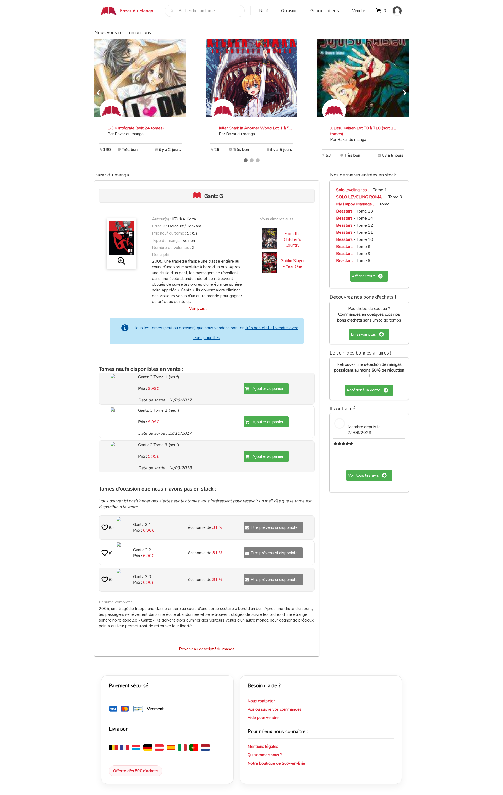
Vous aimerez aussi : (278, 219)
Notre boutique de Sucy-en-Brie (276, 763)
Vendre (358, 11)
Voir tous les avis (363, 475)
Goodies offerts (324, 11)
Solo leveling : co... (352, 190)
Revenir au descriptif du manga (206, 649)
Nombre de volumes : (171, 248)
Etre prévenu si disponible (274, 527)
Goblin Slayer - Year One (293, 263)
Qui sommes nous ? (265, 755)
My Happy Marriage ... (355, 204)
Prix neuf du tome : (169, 233)
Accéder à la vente (363, 390)
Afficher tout (363, 276)
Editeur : (159, 226)
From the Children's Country (292, 239)
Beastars (344, 211)
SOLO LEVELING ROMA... (360, 197)
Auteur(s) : (161, 219)
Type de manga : (167, 240)
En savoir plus (363, 334)
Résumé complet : (115, 602)
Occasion (289, 11)
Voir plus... (198, 308)
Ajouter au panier (267, 388)
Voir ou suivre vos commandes (275, 709)
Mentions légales (263, 746)
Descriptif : (161, 255)
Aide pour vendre (263, 717)
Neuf (263, 11)
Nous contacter (261, 701)
